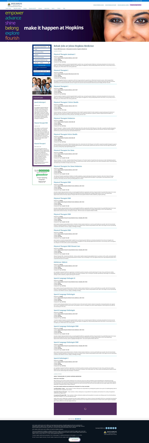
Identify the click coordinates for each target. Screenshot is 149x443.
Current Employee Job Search (111, 4)
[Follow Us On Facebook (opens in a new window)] (106, 428)
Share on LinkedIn (78, 418)
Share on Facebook (75, 418)
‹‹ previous (56, 51)
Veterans (40, 8)
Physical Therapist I (40, 143)
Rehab (36, 49)
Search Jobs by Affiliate (39, 52)
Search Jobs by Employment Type (41, 60)
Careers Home (8, 8)
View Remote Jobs (41, 65)
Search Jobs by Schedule (39, 57)
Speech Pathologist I (40, 102)
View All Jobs (42, 73)
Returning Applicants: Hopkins (123, 4)
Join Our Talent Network (136, 0)
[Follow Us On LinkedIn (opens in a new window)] (113, 428)
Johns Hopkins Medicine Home (14, 0)
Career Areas (46, 8)
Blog (64, 8)
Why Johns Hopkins (17, 8)
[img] (14, 5)
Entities (60, 9)
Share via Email (80, 418)
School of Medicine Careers (98, 4)
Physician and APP (33, 9)
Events (53, 8)
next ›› (61, 51)
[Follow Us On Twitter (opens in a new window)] (108, 428)
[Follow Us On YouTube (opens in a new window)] (111, 428)
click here (78, 435)
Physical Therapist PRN (41, 123)
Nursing (25, 9)
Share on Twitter (77, 418)
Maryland (36, 54)
